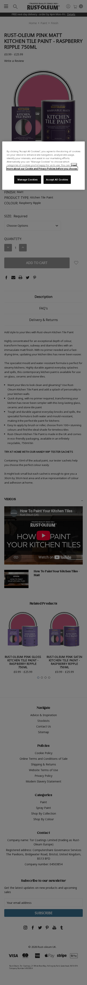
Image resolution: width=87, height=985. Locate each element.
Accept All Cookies (57, 179)
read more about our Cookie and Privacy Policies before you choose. (42, 167)
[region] (43, 165)
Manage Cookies (27, 179)
